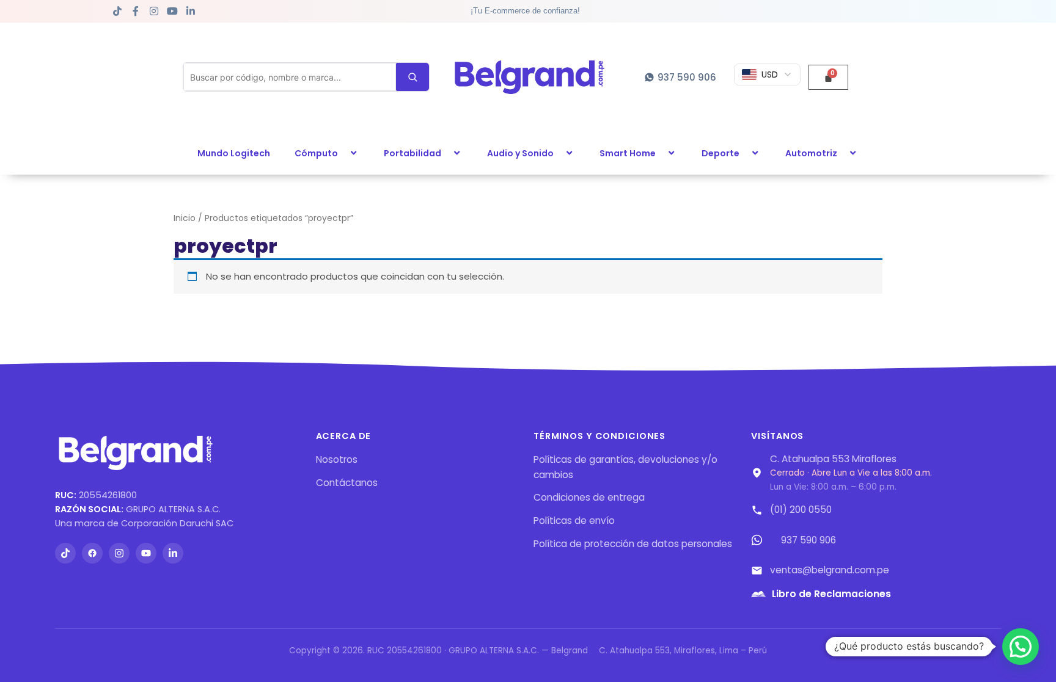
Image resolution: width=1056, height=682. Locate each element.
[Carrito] (828, 77)
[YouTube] (146, 553)
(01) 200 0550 (801, 509)
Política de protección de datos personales (633, 543)
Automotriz (811, 153)
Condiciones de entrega (589, 497)
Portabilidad (412, 153)
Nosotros (337, 459)
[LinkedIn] (173, 553)
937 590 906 (808, 540)
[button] (343, 153)
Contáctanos (347, 482)
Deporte (720, 153)
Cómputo (316, 153)
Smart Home (628, 153)
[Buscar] (412, 77)
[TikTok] (65, 553)
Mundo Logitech (233, 153)
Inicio (185, 218)
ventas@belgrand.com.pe (829, 570)
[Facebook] (92, 553)
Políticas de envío (574, 520)
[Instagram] (119, 553)
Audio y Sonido (520, 153)
